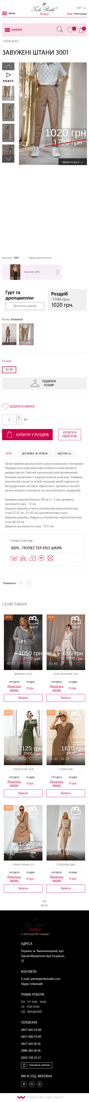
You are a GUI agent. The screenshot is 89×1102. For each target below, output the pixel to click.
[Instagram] (29, 583)
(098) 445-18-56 (31, 1050)
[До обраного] (36, 663)
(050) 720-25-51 (31, 1057)
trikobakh (36, 984)
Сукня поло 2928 (23, 769)
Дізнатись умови (25, 306)
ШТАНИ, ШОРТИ (11, 41)
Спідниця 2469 (65, 864)
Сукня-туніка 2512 (23, 864)
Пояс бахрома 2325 (65, 674)
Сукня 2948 (66, 769)
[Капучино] (10, 334)
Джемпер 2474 (23, 674)
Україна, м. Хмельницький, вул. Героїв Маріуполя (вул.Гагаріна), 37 (43, 956)
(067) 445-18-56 (31, 1044)
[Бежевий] (27, 334)
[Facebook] (21, 583)
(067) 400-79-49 (31, 1036)
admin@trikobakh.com (45, 979)
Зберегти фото (70, 162)
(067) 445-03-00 (31, 1030)
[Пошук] (60, 29)
